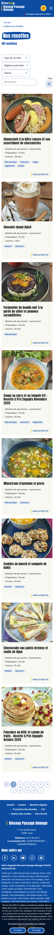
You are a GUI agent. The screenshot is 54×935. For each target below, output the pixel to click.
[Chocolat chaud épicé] (27, 201)
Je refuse (18, 930)
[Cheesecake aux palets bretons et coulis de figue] (27, 622)
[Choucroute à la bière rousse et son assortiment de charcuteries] (27, 113)
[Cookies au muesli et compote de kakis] (27, 538)
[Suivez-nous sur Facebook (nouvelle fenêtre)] (5, 858)
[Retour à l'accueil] (8, 3)
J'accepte (36, 930)
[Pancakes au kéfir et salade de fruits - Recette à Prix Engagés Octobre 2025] (27, 706)
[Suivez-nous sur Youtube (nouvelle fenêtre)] (23, 858)
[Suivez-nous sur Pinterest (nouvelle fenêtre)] (41, 858)
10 (33, 790)
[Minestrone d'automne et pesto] (27, 458)
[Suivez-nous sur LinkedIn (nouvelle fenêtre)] (14, 858)
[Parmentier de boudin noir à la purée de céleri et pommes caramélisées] (27, 282)
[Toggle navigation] (51, 9)
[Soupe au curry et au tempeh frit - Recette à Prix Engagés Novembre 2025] (27, 370)
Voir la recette (40, 174)
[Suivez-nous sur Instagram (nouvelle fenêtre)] (32, 858)
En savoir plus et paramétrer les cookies (26, 924)
